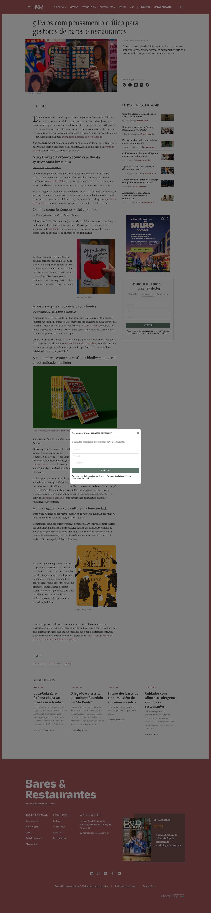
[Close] (137, 433)
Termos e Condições (115, 476)
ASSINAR (105, 470)
